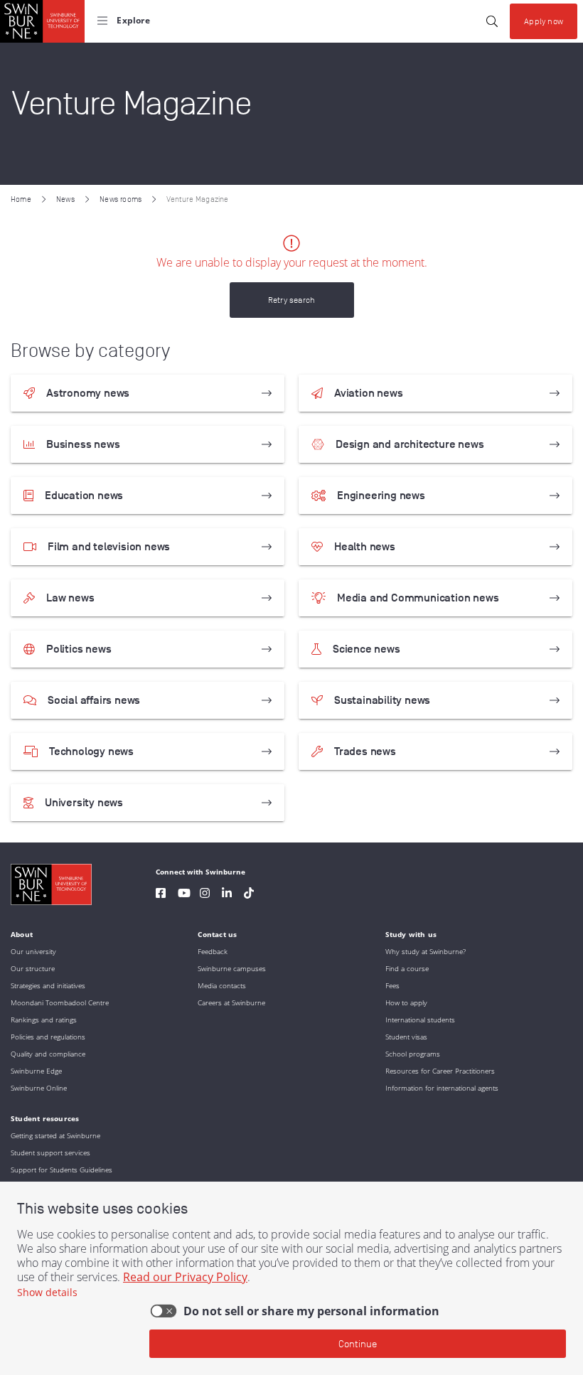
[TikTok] (249, 894)
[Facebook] (161, 894)
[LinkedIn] (227, 894)
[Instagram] (205, 894)
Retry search (291, 299)
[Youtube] (184, 894)
